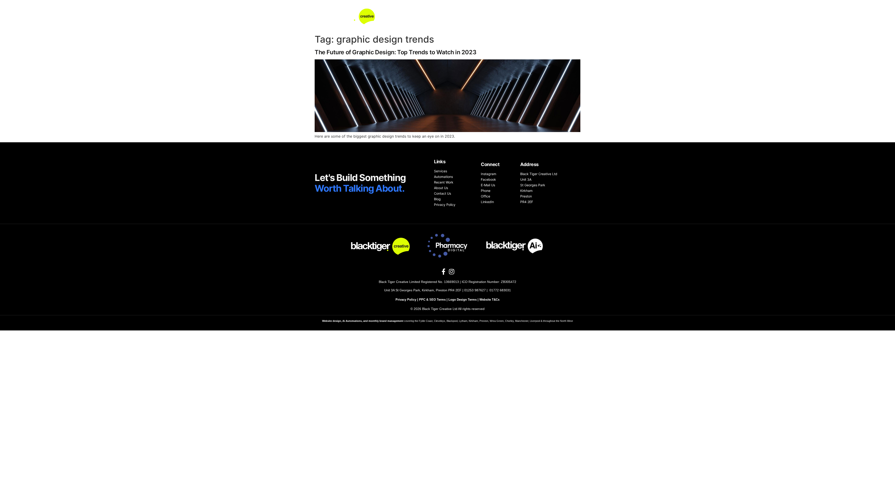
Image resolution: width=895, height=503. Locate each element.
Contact (538, 16)
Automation (466, 16)
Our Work (493, 16)
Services (439, 16)
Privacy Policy (406, 299)
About (516, 16)
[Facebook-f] (444, 271)
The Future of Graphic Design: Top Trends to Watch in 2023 (395, 52)
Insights (561, 16)
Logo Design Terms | (463, 299)
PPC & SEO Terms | (433, 299)
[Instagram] (451, 271)
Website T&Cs (489, 299)
